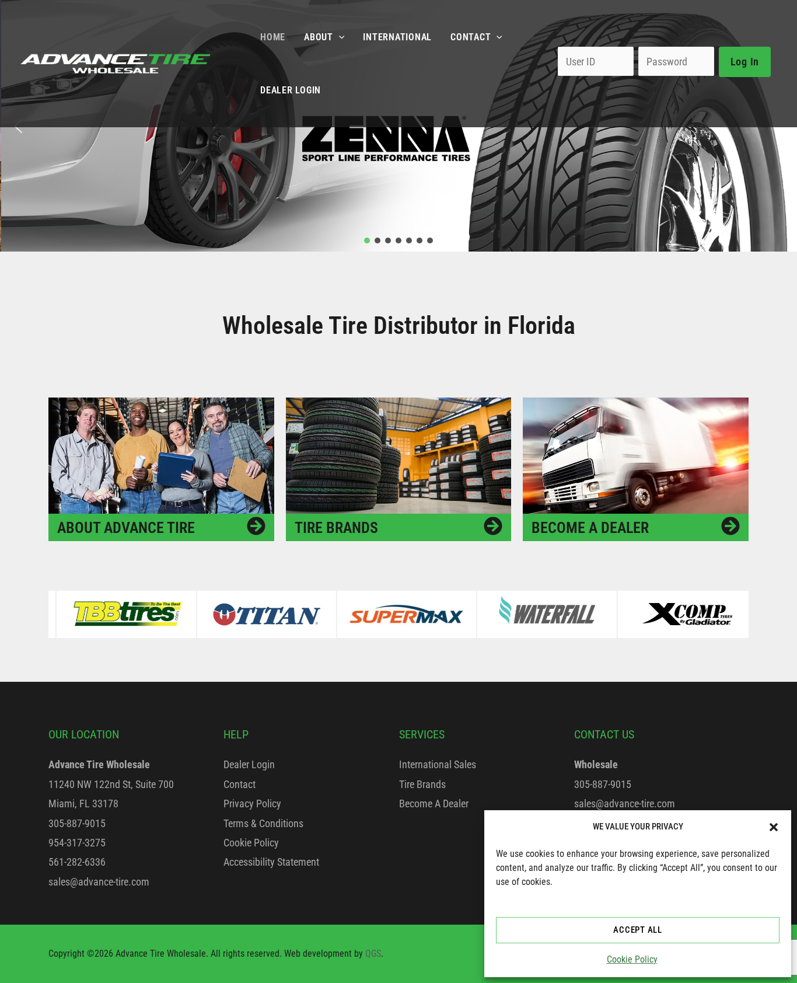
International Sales (437, 764)
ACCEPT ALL (637, 930)
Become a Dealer (590, 527)
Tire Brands (336, 527)
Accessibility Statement (271, 862)
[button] (773, 827)
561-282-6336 (77, 862)
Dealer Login (249, 764)
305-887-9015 (77, 823)
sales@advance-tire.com (98, 882)
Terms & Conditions (263, 823)
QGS (373, 953)
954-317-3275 (77, 842)
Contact (239, 784)
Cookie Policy (632, 959)
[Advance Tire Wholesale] (115, 63)
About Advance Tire (126, 527)
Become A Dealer (434, 803)
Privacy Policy (252, 803)
